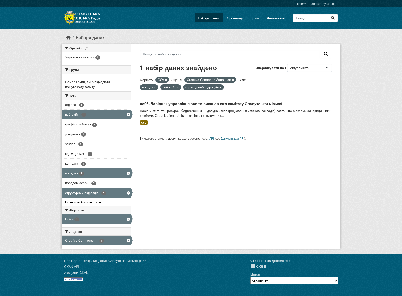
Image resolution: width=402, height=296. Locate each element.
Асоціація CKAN (76, 272)
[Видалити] (166, 80)
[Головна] (68, 37)
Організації (235, 18)
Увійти (301, 3)
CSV (143, 122)
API (211, 138)
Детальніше (276, 18)
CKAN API (71, 266)
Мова (254, 274)
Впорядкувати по (270, 67)
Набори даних (209, 18)
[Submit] (332, 18)
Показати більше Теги (83, 201)
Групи (255, 18)
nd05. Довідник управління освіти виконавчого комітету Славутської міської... (212, 103)
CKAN (258, 265)
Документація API (232, 138)
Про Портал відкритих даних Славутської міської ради (105, 260)
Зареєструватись (323, 3)
